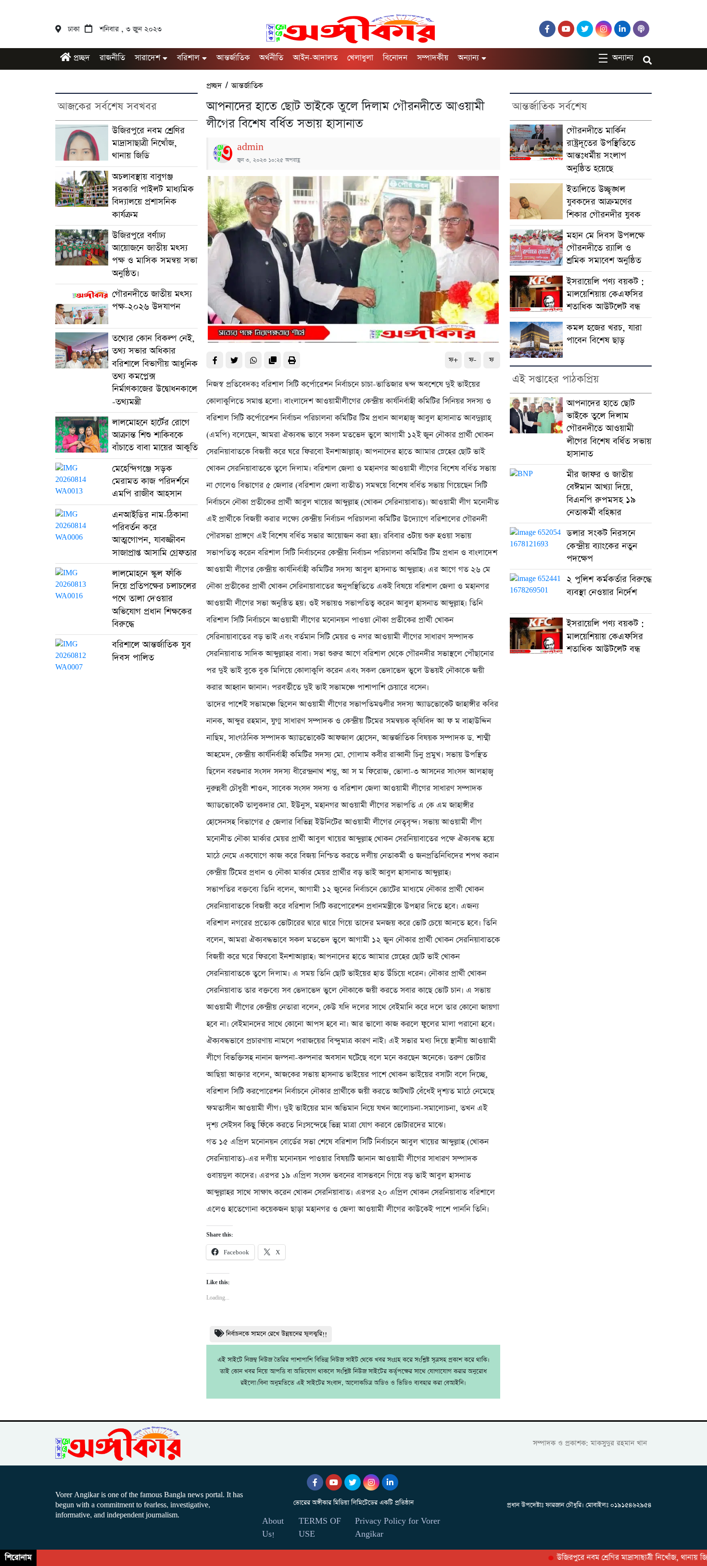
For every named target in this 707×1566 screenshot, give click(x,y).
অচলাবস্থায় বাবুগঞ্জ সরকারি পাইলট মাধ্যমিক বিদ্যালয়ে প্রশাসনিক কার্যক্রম (153, 196)
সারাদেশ (147, 57)
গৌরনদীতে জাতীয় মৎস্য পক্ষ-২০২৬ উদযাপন (152, 300)
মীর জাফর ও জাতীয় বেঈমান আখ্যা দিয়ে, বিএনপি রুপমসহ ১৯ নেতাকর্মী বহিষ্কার (601, 493)
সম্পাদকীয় (432, 57)
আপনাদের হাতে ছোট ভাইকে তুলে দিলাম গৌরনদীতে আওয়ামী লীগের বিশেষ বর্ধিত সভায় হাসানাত (609, 428)
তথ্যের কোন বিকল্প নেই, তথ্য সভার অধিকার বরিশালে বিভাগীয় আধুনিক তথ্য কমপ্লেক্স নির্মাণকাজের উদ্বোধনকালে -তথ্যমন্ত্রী (155, 369)
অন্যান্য (468, 57)
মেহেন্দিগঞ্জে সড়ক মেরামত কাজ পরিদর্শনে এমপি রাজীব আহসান (150, 481)
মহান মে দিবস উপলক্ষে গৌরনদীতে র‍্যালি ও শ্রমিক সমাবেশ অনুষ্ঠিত (605, 248)
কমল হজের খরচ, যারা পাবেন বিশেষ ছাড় (604, 334)
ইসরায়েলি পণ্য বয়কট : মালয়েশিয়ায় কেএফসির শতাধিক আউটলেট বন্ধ (605, 294)
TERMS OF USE (320, 1527)
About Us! (273, 1527)
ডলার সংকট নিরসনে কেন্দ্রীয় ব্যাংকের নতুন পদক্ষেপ (602, 546)
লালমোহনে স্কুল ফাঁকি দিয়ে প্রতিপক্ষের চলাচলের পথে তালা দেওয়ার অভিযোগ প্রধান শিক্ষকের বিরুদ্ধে (154, 599)
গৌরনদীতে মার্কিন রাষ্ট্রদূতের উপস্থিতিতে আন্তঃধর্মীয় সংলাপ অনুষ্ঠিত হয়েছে (601, 150)
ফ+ (453, 360)
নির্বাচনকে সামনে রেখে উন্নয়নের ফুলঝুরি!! (276, 1334)
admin (250, 147)
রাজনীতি (112, 57)
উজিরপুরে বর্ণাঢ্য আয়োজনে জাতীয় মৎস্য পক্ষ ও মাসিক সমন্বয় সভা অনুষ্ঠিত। (154, 254)
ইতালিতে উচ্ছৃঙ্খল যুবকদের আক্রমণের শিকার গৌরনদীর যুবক (604, 202)
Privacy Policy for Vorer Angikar (397, 1527)
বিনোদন (395, 57)
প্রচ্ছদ (80, 57)
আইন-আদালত (315, 57)
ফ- (472, 360)
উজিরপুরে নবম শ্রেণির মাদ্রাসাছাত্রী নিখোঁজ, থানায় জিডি (148, 143)
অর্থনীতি (271, 57)
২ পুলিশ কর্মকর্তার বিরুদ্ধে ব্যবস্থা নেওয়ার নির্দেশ (609, 585)
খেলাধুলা (360, 57)
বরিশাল (188, 57)
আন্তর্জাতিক (233, 57)
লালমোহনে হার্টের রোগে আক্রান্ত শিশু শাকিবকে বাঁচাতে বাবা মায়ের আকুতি (155, 435)
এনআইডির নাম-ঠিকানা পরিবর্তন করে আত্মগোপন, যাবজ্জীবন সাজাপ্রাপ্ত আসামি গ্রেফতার (154, 534)
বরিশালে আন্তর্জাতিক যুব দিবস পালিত (151, 651)
